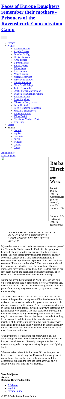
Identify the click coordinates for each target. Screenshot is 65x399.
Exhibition (13, 385)
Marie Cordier (21, 74)
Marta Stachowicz (23, 76)
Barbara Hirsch (21, 62)
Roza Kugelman (22, 99)
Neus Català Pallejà (23, 85)
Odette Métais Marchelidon (27, 91)
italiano (17, 144)
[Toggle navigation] (4, 37)
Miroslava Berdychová (25, 102)
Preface (11, 43)
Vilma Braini (20, 116)
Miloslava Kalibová (23, 79)
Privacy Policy (15, 391)
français (18, 141)
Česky (17, 147)
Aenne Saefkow (22, 48)
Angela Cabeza (21, 51)
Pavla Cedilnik (21, 105)
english (17, 133)
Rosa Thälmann (22, 96)
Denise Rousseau (22, 57)
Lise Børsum (20, 71)
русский (18, 136)
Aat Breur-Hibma (22, 113)
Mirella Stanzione (22, 82)
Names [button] (11, 45)
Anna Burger (20, 60)
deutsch (17, 130)
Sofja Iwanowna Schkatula (27, 107)
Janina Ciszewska (23, 88)
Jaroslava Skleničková (25, 110)
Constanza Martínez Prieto (27, 119)
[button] (11, 127)
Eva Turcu (19, 122)
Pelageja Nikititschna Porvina (28, 93)
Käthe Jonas (20, 68)
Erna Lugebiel (21, 65)
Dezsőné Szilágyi (22, 54)
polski (17, 139)
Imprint (11, 388)
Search (11, 124)
